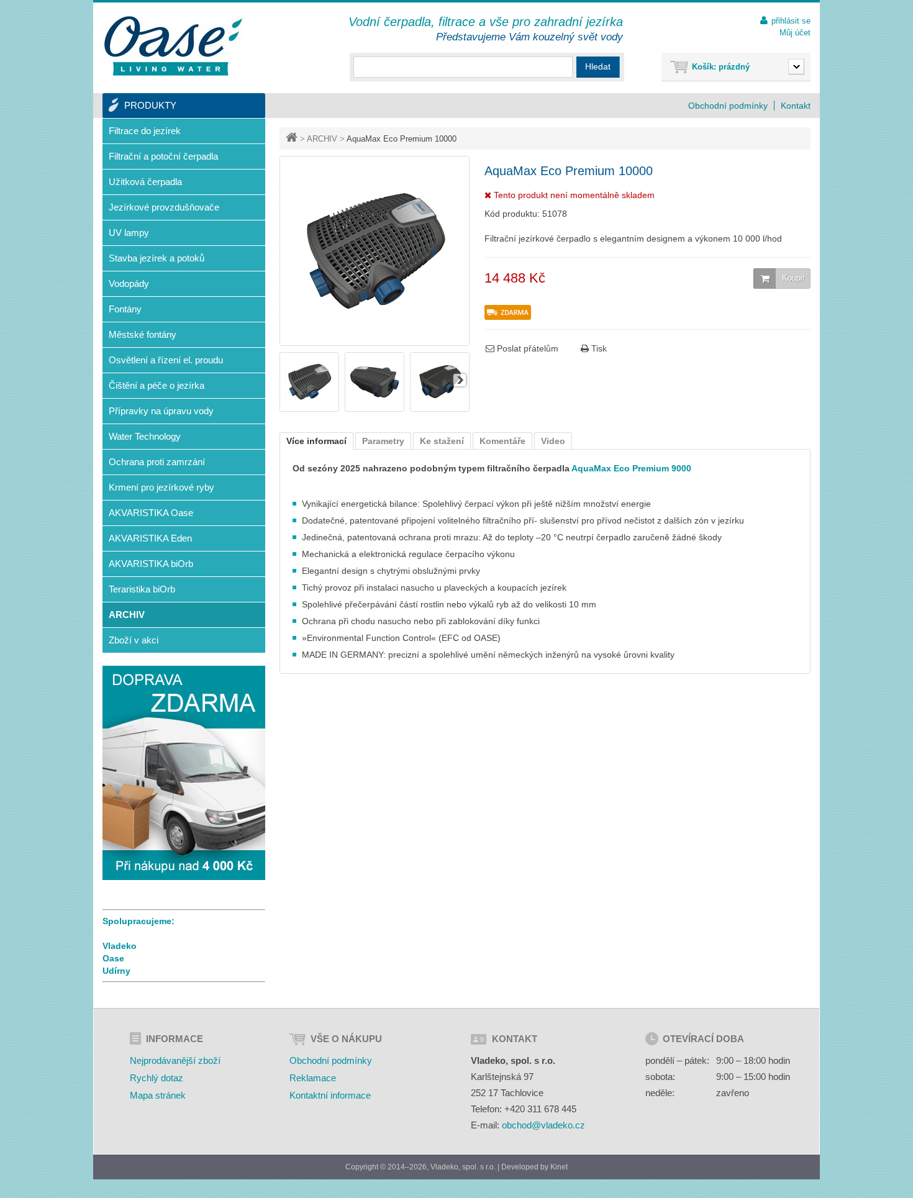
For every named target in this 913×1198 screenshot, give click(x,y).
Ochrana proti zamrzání (157, 461)
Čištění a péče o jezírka (156, 385)
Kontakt (796, 106)
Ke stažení (442, 441)
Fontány (125, 309)
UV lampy (129, 232)
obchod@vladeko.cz (543, 1125)
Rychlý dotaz (156, 1078)
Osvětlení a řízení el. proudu (166, 360)
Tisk (598, 348)
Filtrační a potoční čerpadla (163, 156)
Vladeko (119, 946)
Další (459, 380)
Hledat (598, 66)
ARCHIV (322, 138)
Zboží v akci (133, 640)
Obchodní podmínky (728, 106)
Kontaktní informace (330, 1095)
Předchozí (289, 380)
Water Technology (145, 436)
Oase (113, 958)
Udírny (116, 971)
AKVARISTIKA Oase (151, 512)
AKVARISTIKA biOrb (151, 563)
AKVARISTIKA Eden (150, 538)
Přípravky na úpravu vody (161, 411)
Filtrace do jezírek (145, 130)
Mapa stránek (158, 1095)
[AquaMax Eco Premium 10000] (309, 409)
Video (553, 441)
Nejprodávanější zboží (175, 1060)
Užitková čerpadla (145, 181)
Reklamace (312, 1078)
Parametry (383, 441)
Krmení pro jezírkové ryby (161, 487)
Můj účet (795, 32)
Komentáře (502, 441)
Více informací (316, 441)
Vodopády (129, 283)
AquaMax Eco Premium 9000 (630, 468)
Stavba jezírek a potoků (156, 258)
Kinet (559, 1167)
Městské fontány (142, 334)
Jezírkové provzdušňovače (164, 207)
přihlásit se (791, 20)
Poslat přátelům (526, 348)
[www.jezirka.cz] (175, 46)
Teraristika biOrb (142, 589)
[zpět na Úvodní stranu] (293, 138)
